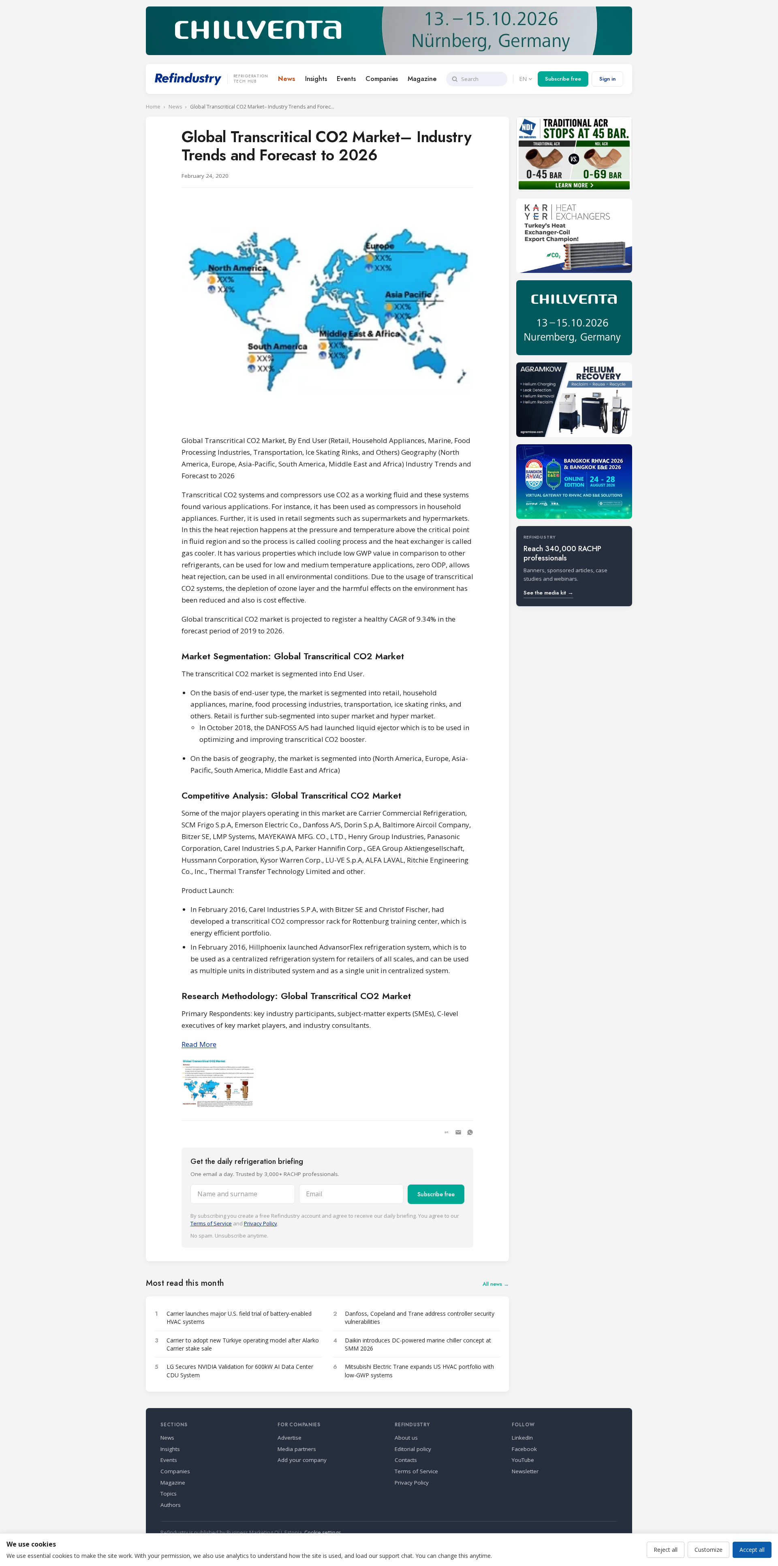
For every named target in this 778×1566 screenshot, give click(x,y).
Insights (316, 78)
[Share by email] (458, 1132)
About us (406, 1437)
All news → (496, 1284)
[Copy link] (446, 1132)
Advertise (289, 1437)
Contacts (406, 1460)
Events (346, 78)
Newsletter (525, 1471)
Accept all (752, 1549)
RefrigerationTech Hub (250, 79)
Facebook (524, 1449)
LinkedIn (522, 1437)
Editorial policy (413, 1449)
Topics (168, 1493)
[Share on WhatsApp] (470, 1132)
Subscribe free (563, 79)
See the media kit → (548, 593)
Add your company (302, 1460)
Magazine (422, 78)
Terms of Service (211, 1223)
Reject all (666, 1549)
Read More (199, 1044)
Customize (708, 1549)
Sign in (607, 79)
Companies (381, 78)
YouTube (523, 1460)
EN (523, 79)
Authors (170, 1504)
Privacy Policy (260, 1223)
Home (153, 106)
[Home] (188, 79)
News (286, 78)
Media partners (297, 1449)
